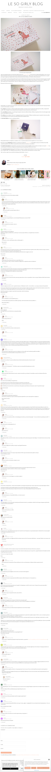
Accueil (3, 10)
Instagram (17, 164)
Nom (2, 740)
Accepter (27, 767)
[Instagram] (43, 12)
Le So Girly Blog (25, 4)
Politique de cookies (36, 770)
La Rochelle (3, 12)
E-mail (2, 744)
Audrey (4, 283)
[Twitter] (42, 12)
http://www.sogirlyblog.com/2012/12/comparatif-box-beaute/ (37, 639)
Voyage (20, 12)
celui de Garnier (28, 142)
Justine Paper (6, 514)
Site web (2, 748)
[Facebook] (46, 12)
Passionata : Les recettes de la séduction (41, 186)
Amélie (7, 207)
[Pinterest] (25, 156)
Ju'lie (4, 693)
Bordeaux (10, 12)
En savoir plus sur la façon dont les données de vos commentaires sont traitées (27, 754)
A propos (8, 10)
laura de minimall (6, 357)
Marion (47, 145)
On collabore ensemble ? (16, 10)
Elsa (4, 582)
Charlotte (5, 192)
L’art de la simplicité (5, 186)
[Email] (28, 156)
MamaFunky (5, 597)
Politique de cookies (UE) (28, 12)
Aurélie (4, 528)
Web (11, 164)
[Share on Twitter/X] (2, 182)
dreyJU (4, 404)
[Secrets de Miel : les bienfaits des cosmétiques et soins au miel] (32, 174)
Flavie (6, 199)
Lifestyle (15, 12)
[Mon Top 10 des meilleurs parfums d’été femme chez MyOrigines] (44, 174)
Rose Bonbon (5, 659)
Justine (4, 215)
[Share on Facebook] (1, 182)
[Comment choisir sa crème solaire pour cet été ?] (7, 174)
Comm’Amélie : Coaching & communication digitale (33, 10)
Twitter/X (14, 164)
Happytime (5, 450)
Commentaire (3, 729)
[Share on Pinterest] (4, 182)
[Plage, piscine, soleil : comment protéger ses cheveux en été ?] (19, 174)
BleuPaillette (5, 307)
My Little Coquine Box (26, 74)
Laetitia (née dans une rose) (8, 544)
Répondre (4, 205)
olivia (4, 421)
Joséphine (5, 435)
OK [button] (10, 768)
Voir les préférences (43, 767)
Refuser (34, 767)
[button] (49, 759)
